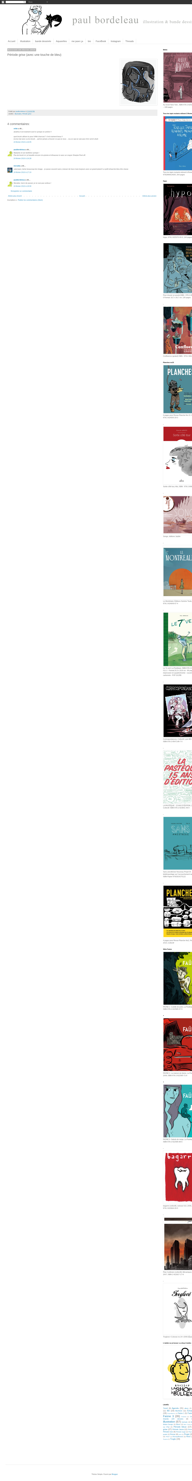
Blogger (115, 1474)
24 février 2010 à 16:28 (22, 158)
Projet (186, 1434)
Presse (172, 1434)
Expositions (171, 1413)
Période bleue (180, 1427)
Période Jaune (178, 1429)
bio (89, 41)
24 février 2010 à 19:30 (22, 186)
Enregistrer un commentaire (21, 191)
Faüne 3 (168, 1416)
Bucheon (178, 1411)
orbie (16, 129)
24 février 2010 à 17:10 (22, 172)
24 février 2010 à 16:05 (22, 142)
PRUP (168, 1436)
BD (168, 1411)
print (180, 1434)
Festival (183, 1416)
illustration (25, 41)
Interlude (185, 1422)
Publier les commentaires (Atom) (30, 200)
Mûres (178, 1424)
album (186, 1408)
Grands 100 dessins (173, 1419)
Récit (188, 1437)
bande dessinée (43, 41)
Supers (165, 1439)
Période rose (168, 1432)
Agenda (175, 1408)
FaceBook (101, 41)
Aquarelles (61, 41)
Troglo (173, 1439)
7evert (165, 1408)
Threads (129, 41)
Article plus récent (15, 196)
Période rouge (181, 1432)
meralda (17, 166)
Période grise (26, 114)
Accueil (11, 41)
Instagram (116, 41)
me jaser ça (77, 41)
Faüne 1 (181, 1413)
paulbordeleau (19, 150)
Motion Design (168, 1424)
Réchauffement (178, 1436)
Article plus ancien (149, 196)
